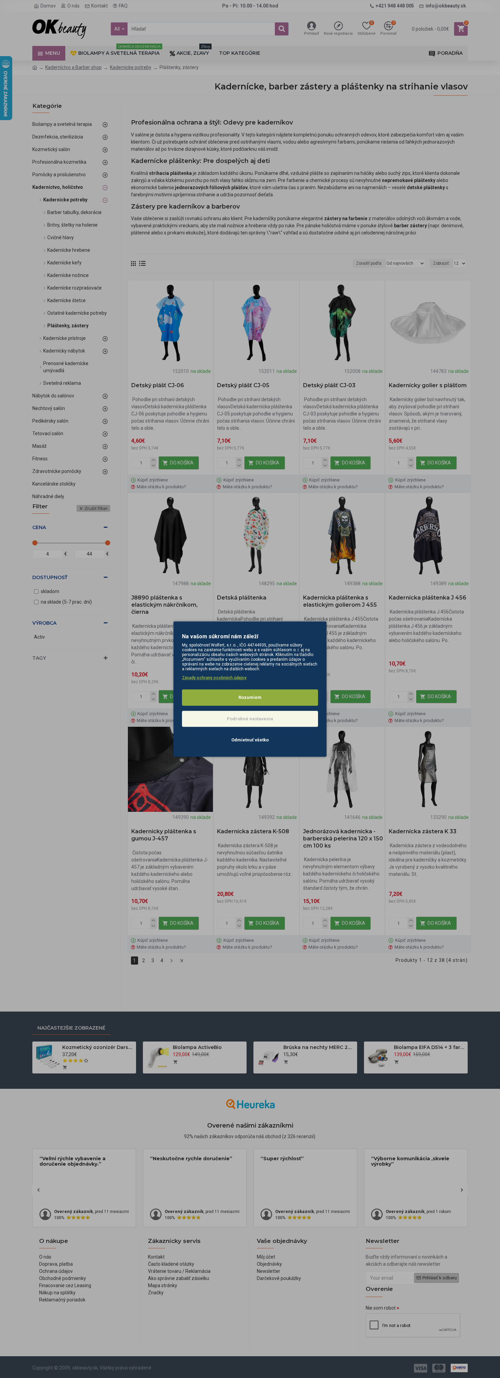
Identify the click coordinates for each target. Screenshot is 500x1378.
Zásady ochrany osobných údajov (214, 677)
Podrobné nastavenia (250, 718)
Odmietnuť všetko (250, 739)
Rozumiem (250, 697)
